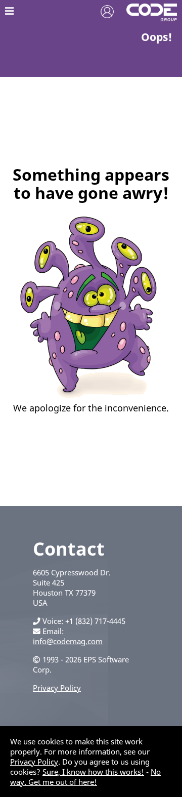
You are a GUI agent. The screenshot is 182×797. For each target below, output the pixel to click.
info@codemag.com (68, 641)
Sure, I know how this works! (93, 772)
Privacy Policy (57, 688)
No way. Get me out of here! (85, 777)
